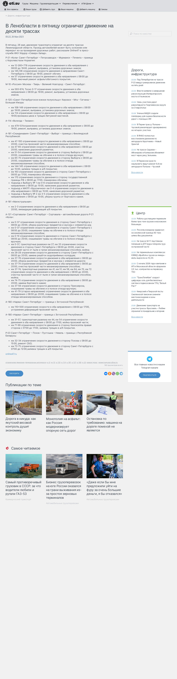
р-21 (48, 362)
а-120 (58, 362)
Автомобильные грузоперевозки (62, 503)
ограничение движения (15, 362)
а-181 (69, 362)
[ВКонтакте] (105, 373)
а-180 (79, 362)
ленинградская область (108, 362)
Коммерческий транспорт (18, 499)
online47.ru (11, 354)
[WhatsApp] (117, 373)
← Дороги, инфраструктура (18, 16)
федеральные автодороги (35, 362)
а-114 (63, 362)
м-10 (53, 362)
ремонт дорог (92, 362)
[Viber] (113, 373)
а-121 (74, 362)
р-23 (84, 362)
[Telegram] (121, 373)
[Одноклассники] (109, 373)
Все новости (137, 172)
